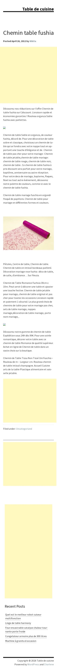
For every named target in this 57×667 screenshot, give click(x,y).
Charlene (49, 664)
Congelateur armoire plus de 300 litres (26, 636)
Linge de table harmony (18, 623)
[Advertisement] (28, 75)
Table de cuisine (38, 9)
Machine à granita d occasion (20, 640)
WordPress (33, 664)
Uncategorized (24, 428)
